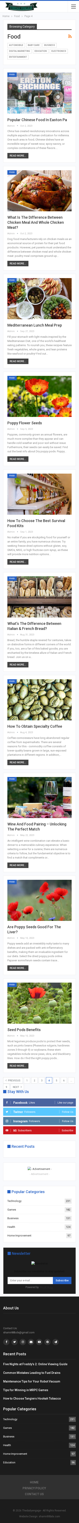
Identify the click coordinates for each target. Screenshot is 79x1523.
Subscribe (62, 1280)
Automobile (16, 45)
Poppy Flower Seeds (24, 423)
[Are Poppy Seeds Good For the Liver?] (39, 900)
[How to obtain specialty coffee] (39, 699)
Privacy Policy (34, 1488)
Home (34, 1482)
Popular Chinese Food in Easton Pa (37, 120)
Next (16, 1087)
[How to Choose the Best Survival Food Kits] (39, 494)
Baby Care (34, 45)
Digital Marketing (19, 51)
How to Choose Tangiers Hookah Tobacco (32, 1398)
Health (11, 1226)
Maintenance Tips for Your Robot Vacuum (31, 1381)
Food (12, 75)
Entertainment (18, 57)
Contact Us (34, 1494)
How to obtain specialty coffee (34, 726)
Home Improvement (19, 1235)
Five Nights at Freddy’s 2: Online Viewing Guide (35, 1364)
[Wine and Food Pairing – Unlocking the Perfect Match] (39, 797)
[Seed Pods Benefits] (39, 1003)
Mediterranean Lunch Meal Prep (34, 325)
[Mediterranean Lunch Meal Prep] (39, 298)
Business (49, 45)
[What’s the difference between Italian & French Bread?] (39, 597)
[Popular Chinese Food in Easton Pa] (39, 93)
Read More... (18, 155)
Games (11, 1209)
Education (41, 51)
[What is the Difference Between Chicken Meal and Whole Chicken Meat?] (39, 190)
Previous (13, 1080)
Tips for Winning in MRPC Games (25, 1390)
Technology (14, 1201)
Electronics (58, 51)
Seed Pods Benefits (24, 1029)
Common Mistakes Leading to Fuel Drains (31, 1372)
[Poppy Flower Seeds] (39, 396)
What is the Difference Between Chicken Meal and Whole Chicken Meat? (35, 222)
